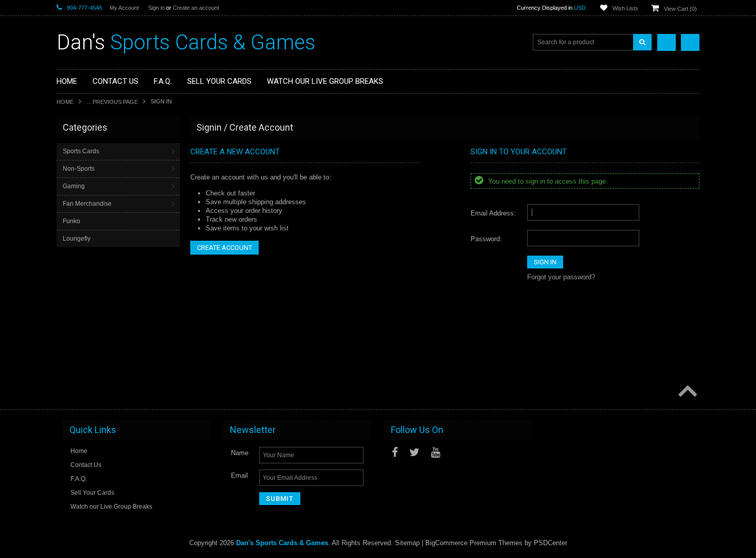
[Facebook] (395, 452)
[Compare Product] (666, 42)
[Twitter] (414, 452)
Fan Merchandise (87, 203)
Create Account (224, 247)
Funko (71, 221)
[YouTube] (435, 452)
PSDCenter (550, 543)
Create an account (196, 8)
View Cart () (680, 9)
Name (239, 453)
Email (239, 475)
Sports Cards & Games (186, 42)
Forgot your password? (561, 277)
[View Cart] (690, 42)
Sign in (156, 8)
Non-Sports (79, 168)
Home (65, 102)
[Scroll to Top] (686, 392)
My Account (124, 8)
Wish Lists (625, 8)
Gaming (74, 186)
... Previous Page (112, 102)
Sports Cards (81, 151)
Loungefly (77, 238)
